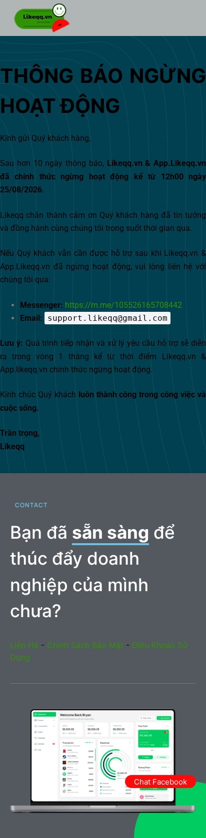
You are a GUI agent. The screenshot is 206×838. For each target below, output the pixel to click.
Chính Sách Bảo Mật (85, 645)
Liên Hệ (24, 645)
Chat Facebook (160, 782)
